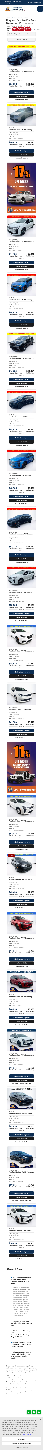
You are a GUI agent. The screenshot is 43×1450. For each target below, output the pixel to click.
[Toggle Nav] (40, 9)
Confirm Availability (21, 96)
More (20, 88)
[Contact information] (39, 1412)
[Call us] (29, 1412)
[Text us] (34, 1412)
